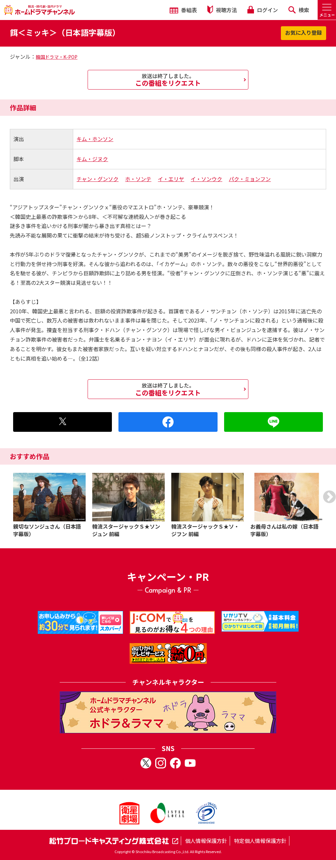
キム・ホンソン (94, 139)
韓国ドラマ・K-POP (56, 56)
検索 (303, 10)
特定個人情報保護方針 (260, 841)
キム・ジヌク (92, 159)
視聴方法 (226, 10)
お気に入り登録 (303, 32)
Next (329, 496)
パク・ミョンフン (250, 179)
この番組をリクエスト (168, 80)
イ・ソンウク (206, 179)
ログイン (267, 10)
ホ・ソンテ (138, 179)
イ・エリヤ (171, 179)
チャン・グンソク (97, 179)
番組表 (188, 10)
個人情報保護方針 (206, 841)
